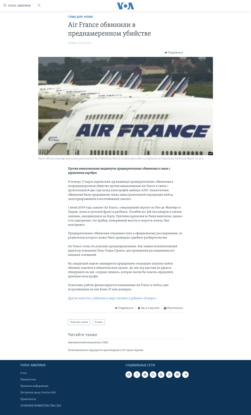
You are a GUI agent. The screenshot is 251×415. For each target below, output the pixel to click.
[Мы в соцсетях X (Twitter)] (137, 374)
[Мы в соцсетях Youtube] (145, 374)
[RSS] (161, 374)
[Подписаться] (177, 374)
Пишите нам (28, 379)
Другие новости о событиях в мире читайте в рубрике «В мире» (112, 298)
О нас (23, 373)
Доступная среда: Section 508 (38, 392)
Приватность (28, 399)
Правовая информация (34, 386)
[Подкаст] (169, 374)
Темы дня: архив (80, 17)
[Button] (173, 52)
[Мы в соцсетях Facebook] (129, 374)
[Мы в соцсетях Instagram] (153, 374)
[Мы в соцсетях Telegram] (185, 374)
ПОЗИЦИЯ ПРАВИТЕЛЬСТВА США (40, 405)
